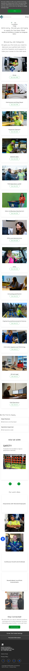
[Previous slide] (10, 483)
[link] (14, 627)
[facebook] (3, 660)
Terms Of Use (5, 667)
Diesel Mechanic (5, 419)
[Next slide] (18, 483)
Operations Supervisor (7, 427)
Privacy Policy (13, 667)
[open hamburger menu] (1, 17)
